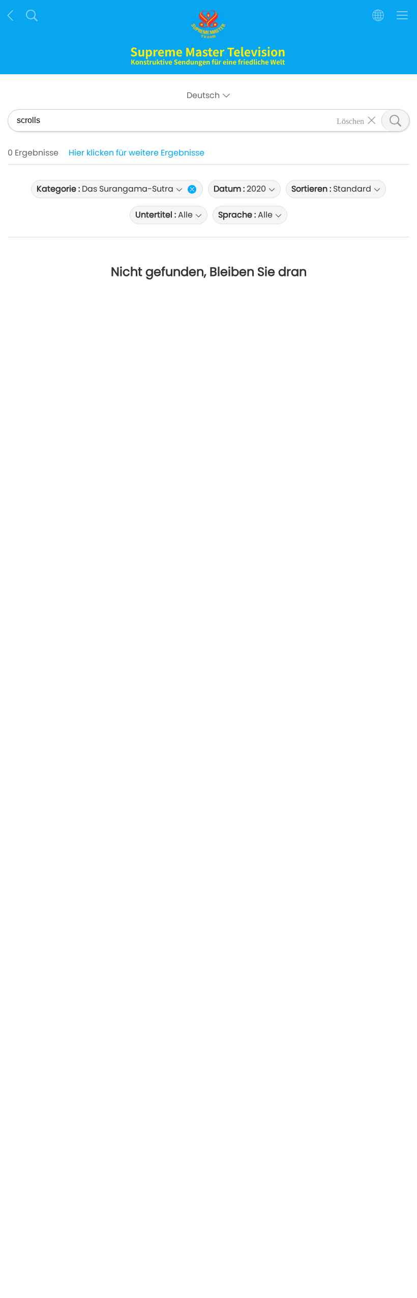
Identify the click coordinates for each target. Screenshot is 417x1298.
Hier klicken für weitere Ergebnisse (136, 153)
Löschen (350, 120)
